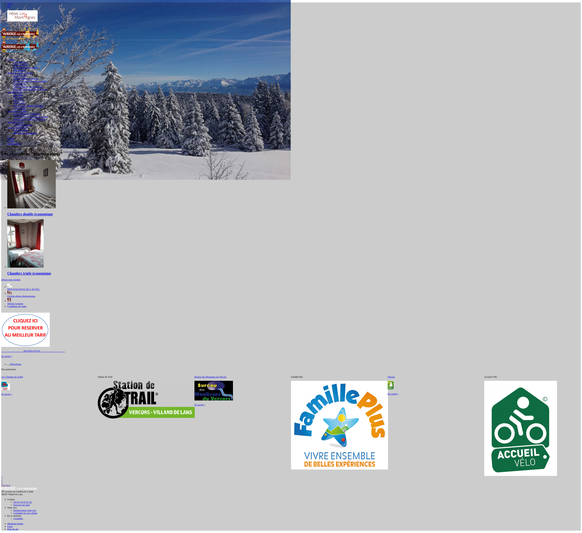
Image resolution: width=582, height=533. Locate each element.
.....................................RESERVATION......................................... (33, 351)
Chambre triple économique (29, 273)
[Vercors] (391, 388)
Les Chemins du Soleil (12, 377)
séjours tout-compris (10, 279)
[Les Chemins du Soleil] (5, 389)
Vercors (391, 377)
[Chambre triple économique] (25, 267)
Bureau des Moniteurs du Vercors (210, 377)
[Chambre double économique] (31, 207)
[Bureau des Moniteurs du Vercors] (213, 399)
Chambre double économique (30, 214)
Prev (3, 485)
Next (8, 485)
